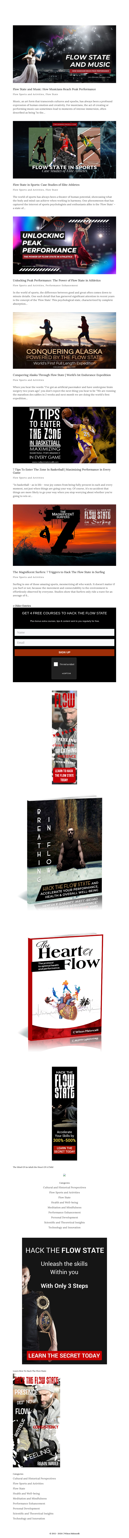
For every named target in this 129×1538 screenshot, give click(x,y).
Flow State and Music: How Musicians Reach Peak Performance (54, 89)
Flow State (52, 94)
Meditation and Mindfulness (64, 1207)
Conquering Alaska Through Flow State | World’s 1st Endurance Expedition (62, 375)
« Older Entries (22, 605)
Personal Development (64, 1217)
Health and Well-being (64, 1202)
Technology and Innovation (64, 1227)
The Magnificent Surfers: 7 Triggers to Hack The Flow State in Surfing (59, 572)
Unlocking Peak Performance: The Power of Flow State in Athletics (57, 280)
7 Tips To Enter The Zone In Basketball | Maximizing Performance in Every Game (62, 471)
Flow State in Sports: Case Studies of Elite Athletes (46, 184)
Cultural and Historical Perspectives (64, 1187)
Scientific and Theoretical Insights (64, 1222)
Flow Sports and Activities (28, 94)
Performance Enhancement (62, 285)
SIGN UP (64, 652)
